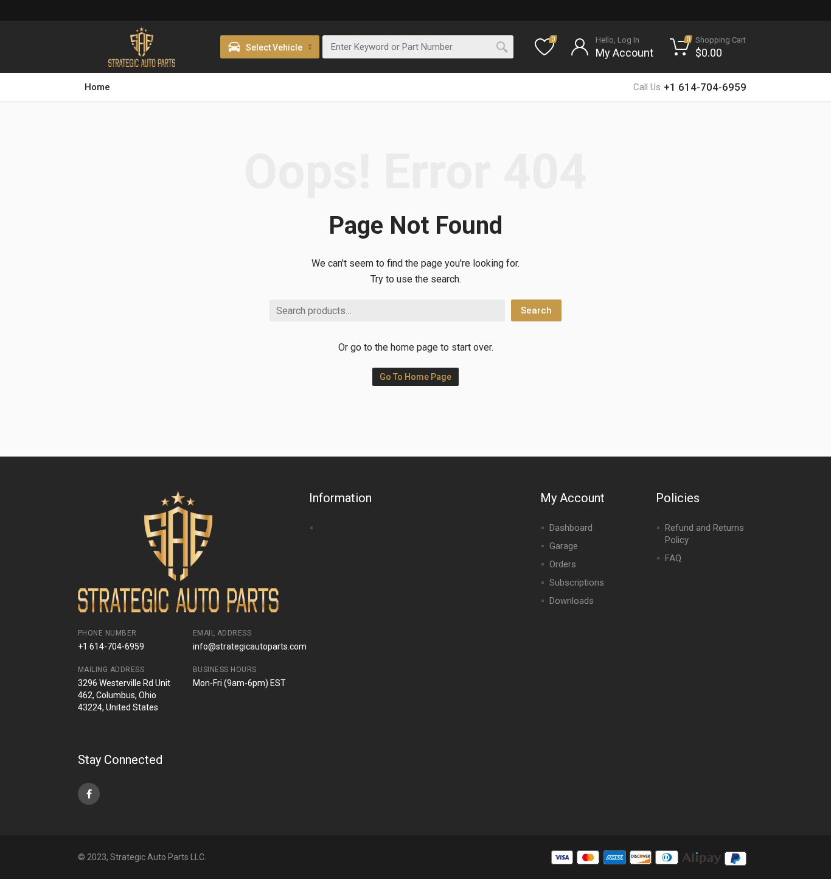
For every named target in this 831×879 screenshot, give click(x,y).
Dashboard (571, 527)
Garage (563, 546)
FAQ (673, 558)
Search (536, 310)
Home (97, 87)
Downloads (571, 600)
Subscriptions (576, 582)
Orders (562, 564)
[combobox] (417, 46)
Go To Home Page (415, 377)
